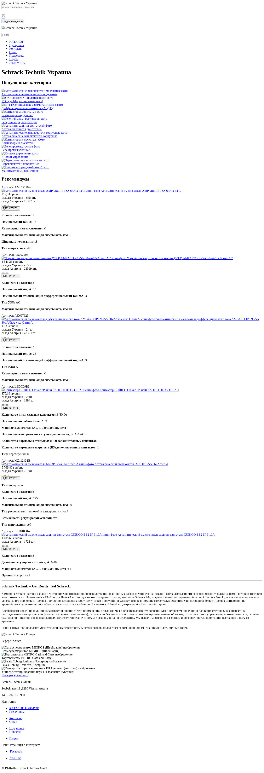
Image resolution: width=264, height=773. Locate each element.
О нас (13, 52)
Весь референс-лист (15, 675)
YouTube (15, 758)
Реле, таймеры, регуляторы (19, 122)
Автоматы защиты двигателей (22, 129)
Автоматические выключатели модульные (29, 94)
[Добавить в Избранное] (7, 205)
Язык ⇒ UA (17, 62)
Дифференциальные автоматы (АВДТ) (27, 108)
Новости (15, 731)
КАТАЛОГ (16, 41)
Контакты (15, 48)
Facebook (15, 751)
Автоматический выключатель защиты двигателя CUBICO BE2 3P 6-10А (166, 534)
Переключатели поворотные (20, 163)
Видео (13, 59)
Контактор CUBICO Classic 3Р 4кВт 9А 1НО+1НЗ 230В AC (139, 390)
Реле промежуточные (16, 150)
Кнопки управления (15, 157)
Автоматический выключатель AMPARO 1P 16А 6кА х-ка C (140, 190)
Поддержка (16, 55)
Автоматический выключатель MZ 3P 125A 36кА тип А (131, 464)
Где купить (16, 45)
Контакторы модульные (17, 115)
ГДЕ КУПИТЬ (10, 208)
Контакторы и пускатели (18, 143)
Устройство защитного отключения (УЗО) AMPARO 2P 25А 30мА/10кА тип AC (179, 258)
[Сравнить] (3, 205)
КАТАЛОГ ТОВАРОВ (24, 708)
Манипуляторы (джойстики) (20, 170)
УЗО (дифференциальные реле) (22, 101)
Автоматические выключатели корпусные (29, 136)
